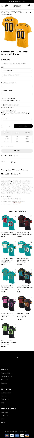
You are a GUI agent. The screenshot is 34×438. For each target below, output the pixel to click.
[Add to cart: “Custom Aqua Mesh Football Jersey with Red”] (15, 219)
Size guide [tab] (5, 174)
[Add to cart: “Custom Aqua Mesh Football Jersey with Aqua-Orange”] (15, 272)
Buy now (17, 150)
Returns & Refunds (6, 376)
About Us (3, 396)
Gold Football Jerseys (7, 13)
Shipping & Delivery (6, 373)
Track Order (4, 412)
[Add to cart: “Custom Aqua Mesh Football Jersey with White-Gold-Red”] (15, 245)
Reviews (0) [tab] (16, 174)
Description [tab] (6, 170)
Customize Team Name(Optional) (11, 75)
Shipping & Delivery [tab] (20, 170)
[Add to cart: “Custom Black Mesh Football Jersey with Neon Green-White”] (15, 327)
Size (2, 67)
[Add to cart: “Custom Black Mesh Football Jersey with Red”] (31, 219)
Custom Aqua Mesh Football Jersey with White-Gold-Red (7, 260)
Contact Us (4, 415)
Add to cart (23, 126)
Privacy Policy (5, 380)
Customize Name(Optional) (9, 83)
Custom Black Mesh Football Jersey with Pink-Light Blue (8, 315)
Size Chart (4, 422)
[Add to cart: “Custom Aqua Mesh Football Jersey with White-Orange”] (31, 245)
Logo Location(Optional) (8, 111)
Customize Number (7, 90)
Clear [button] (12, 107)
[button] (30, 19)
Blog (2, 402)
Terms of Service (6, 392)
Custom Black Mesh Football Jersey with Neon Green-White (8, 342)
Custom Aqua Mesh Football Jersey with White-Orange (23, 260)
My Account (4, 399)
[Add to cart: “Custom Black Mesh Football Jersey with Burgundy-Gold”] (31, 300)
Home (3, 11)
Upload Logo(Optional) (8, 98)
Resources (4, 383)
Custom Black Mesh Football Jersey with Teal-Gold (25, 287)
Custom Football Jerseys (13, 11)
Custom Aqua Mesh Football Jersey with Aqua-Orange (7, 287)
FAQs (2, 419)
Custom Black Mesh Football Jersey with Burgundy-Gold (23, 315)
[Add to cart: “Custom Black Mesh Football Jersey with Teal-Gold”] (31, 272)
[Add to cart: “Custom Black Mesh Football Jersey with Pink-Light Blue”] (15, 300)
